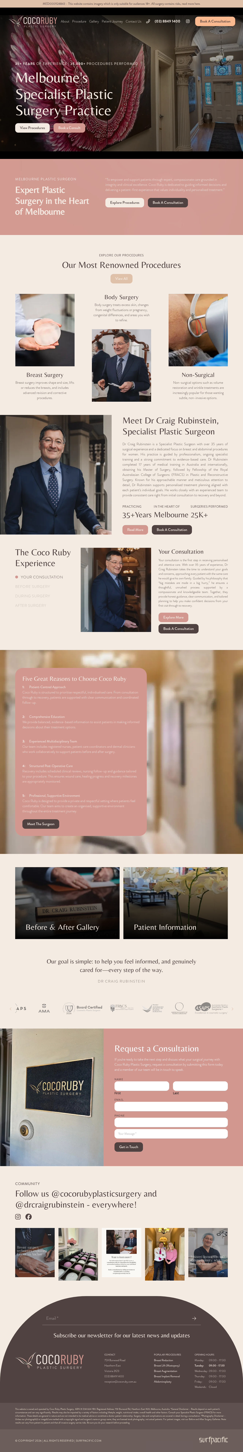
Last (176, 1093)
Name (118, 1079)
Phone (119, 1115)
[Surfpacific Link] (213, 1440)
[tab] (45, 577)
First (117, 1093)
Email (119, 1099)
